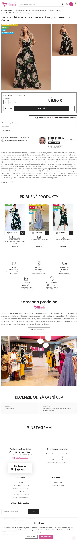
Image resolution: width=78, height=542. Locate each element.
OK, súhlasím (46, 537)
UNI (39, 237)
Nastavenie (31, 537)
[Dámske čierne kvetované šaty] (63, 217)
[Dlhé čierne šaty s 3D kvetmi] (39, 217)
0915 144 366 (54, 143)
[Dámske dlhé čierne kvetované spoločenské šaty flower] (15, 217)
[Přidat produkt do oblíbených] (22, 233)
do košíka (42, 108)
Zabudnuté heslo (58, 485)
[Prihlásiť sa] (67, 4)
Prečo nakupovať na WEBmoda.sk (57, 454)
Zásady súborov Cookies (20, 497)
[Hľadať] (62, 4)
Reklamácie (20, 491)
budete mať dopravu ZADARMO (65, 117)
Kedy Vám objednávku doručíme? (16, 137)
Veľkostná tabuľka (58, 460)
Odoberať (33, 511)
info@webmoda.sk (22, 458)
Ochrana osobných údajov (20, 494)
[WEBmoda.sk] (12, 470)
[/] (13, 263)
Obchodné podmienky (20, 488)
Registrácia (58, 482)
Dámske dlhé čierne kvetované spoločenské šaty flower (14, 242)
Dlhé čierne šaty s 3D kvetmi (39, 240)
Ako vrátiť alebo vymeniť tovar (58, 463)
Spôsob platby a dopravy (20, 485)
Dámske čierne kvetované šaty (63, 241)
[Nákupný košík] (71, 4)
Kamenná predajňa (57, 457)
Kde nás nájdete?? (38, 330)
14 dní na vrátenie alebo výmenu (15, 141)
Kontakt (20, 482)
